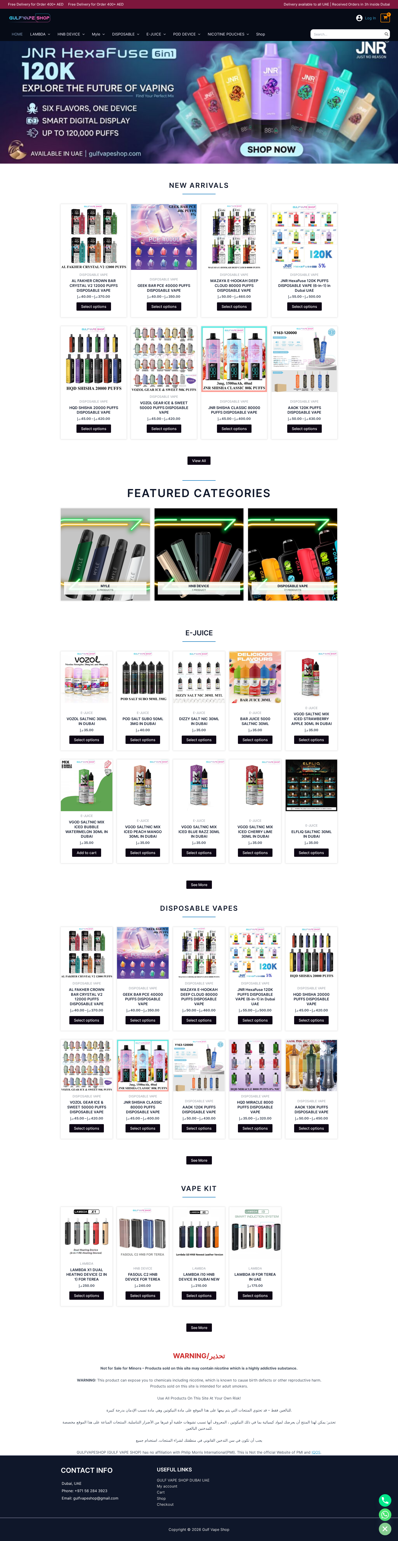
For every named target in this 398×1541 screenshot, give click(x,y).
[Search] (387, 34)
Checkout (165, 1504)
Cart (161, 1492)
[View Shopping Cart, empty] (385, 18)
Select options (93, 306)
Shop (161, 1498)
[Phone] (385, 1500)
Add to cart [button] (87, 852)
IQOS (316, 1452)
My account (167, 1486)
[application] (48, 34)
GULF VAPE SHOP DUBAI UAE (183, 1480)
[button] (199, 461)
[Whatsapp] (385, 1515)
